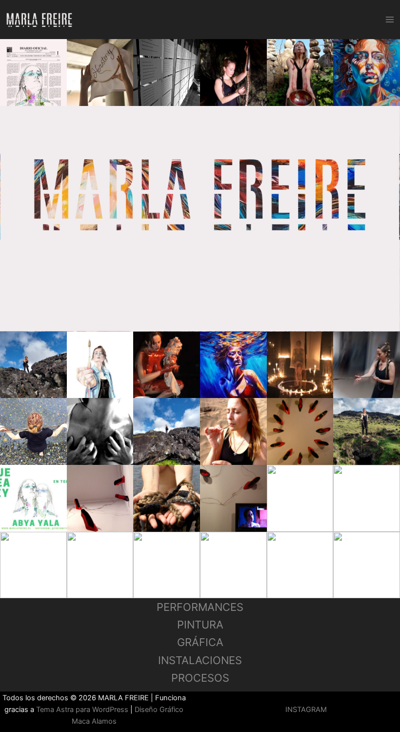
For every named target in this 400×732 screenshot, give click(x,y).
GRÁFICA (200, 642)
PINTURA (200, 624)
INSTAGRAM (306, 709)
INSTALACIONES (200, 660)
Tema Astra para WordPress (82, 709)
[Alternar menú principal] (390, 19)
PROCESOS (200, 677)
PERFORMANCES (200, 607)
